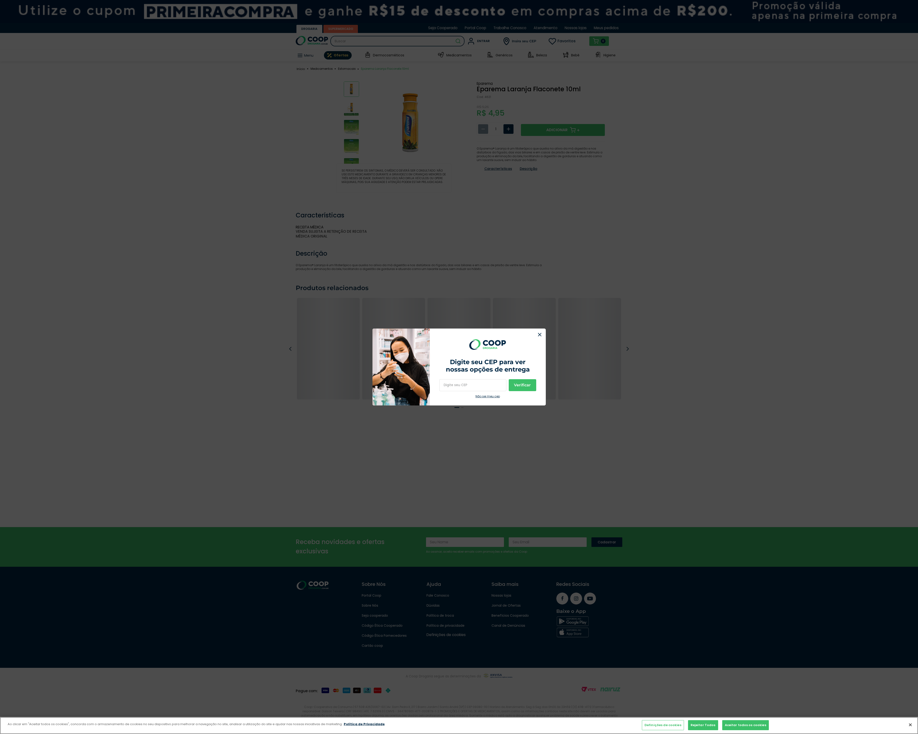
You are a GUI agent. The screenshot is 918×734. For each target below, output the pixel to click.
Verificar (522, 385)
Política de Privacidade (364, 724)
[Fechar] (910, 724)
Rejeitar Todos (703, 725)
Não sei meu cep (487, 396)
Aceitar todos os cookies (745, 725)
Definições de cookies (663, 725)
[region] (459, 725)
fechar (539, 334)
